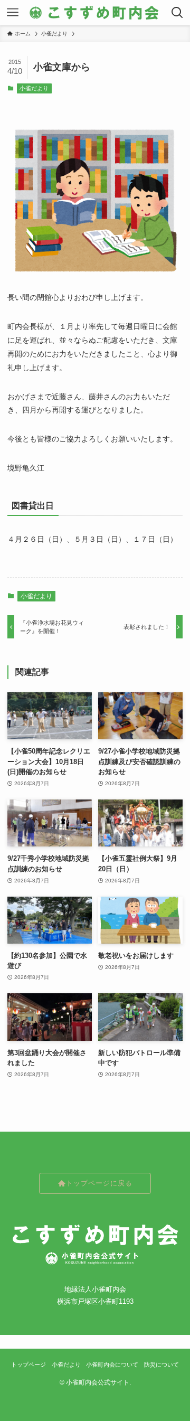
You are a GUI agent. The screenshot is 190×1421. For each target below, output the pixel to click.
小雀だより (34, 88)
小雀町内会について (112, 1364)
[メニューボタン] (12, 12)
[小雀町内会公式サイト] (95, 12)
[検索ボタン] (177, 12)
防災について (161, 1364)
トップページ (28, 1364)
